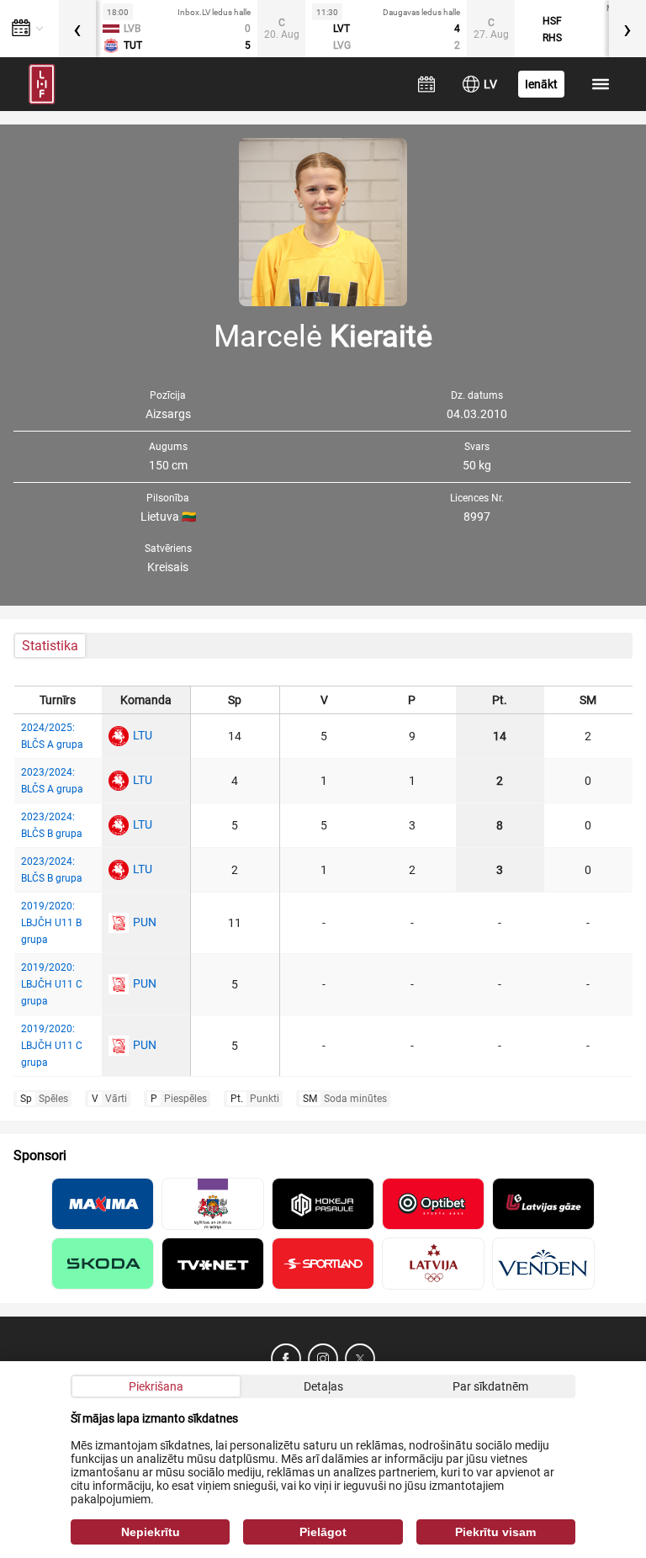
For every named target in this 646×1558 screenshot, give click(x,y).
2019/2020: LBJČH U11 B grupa (51, 923)
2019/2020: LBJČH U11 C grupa (51, 984)
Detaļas (323, 1386)
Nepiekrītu (150, 1532)
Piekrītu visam (495, 1532)
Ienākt (541, 84)
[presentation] (77, 28)
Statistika (50, 646)
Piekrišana (156, 1386)
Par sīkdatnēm (490, 1386)
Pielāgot (323, 1532)
